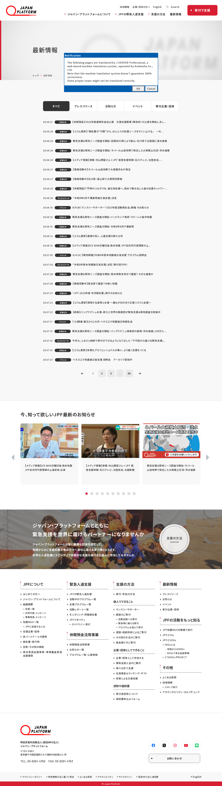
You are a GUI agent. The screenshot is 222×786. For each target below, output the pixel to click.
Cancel (151, 88)
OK (138, 88)
